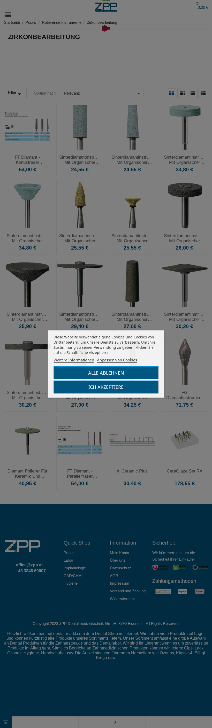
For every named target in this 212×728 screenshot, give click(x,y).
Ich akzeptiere (106, 387)
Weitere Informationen (74, 359)
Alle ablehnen (106, 373)
